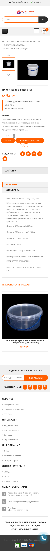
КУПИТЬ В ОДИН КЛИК (29, 140)
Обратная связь (11, 439)
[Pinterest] (45, 387)
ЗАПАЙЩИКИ (24, 529)
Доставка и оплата (12, 455)
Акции (6, 476)
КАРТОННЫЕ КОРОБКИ (26, 522)
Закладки (8, 435)
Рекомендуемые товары (16, 285)
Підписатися (35, 377)
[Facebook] (25, 387)
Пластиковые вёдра (14, 45)
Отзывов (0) (12, 190)
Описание (12, 184)
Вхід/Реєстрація (11, 425)
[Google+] (35, 387)
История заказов (11, 430)
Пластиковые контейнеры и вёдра (23, 42)
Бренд (6, 471)
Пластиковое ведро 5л (16, 49)
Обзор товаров (11, 460)
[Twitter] (30, 387)
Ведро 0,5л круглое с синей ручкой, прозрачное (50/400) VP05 (25, 341)
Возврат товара (11, 481)
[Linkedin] (40, 387)
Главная (9, 522)
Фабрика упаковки (31, 102)
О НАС (35, 529)
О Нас (6, 451)
